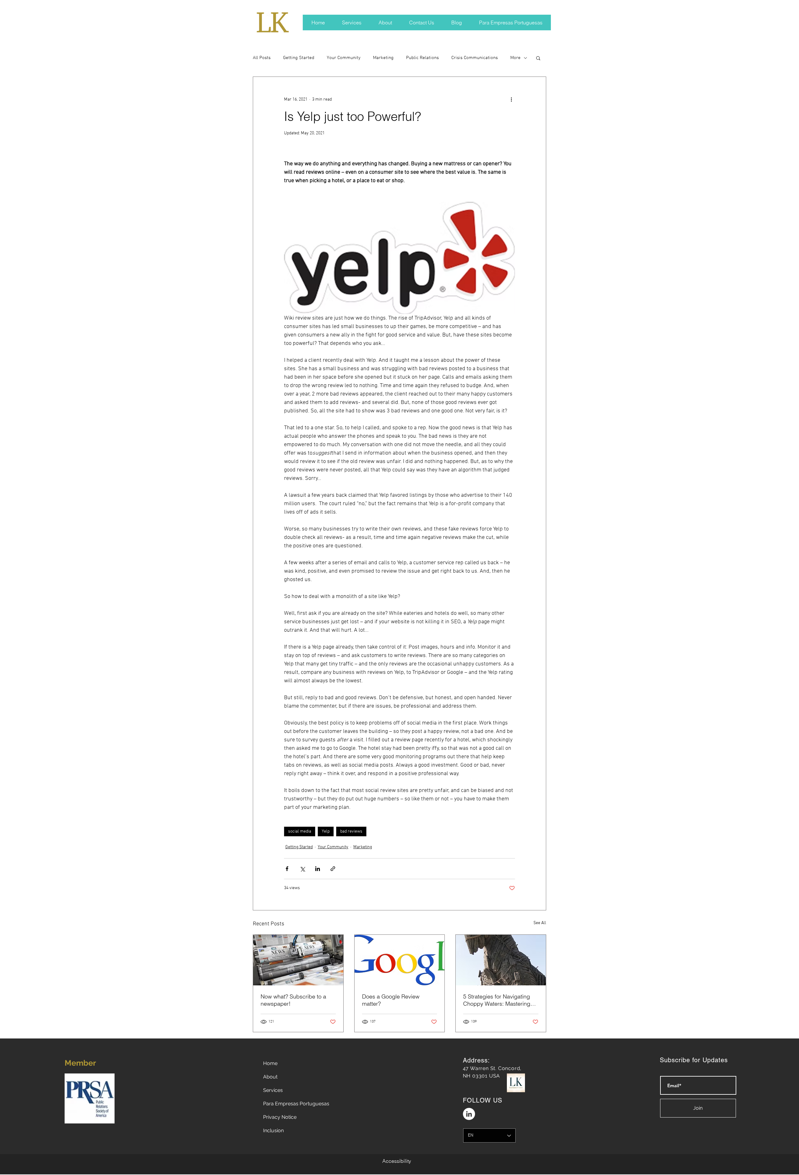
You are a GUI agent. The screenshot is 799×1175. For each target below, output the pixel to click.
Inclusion (273, 1130)
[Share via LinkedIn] (318, 869)
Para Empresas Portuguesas (296, 1104)
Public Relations (422, 58)
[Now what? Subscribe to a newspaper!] (298, 960)
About (270, 1077)
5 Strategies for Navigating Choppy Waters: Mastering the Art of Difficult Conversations (496, 1000)
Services (273, 1090)
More (515, 58)
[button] (538, 57)
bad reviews (351, 831)
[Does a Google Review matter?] (400, 960)
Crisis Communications (474, 58)
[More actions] (511, 99)
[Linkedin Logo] (469, 1114)
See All (539, 923)
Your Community (343, 58)
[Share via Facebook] (287, 869)
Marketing (383, 58)
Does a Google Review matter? (390, 1000)
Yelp (326, 831)
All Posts (262, 58)
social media (299, 831)
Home (270, 1063)
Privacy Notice (280, 1117)
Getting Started (298, 58)
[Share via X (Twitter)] (302, 869)
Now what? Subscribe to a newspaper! (293, 1000)
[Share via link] (333, 869)
